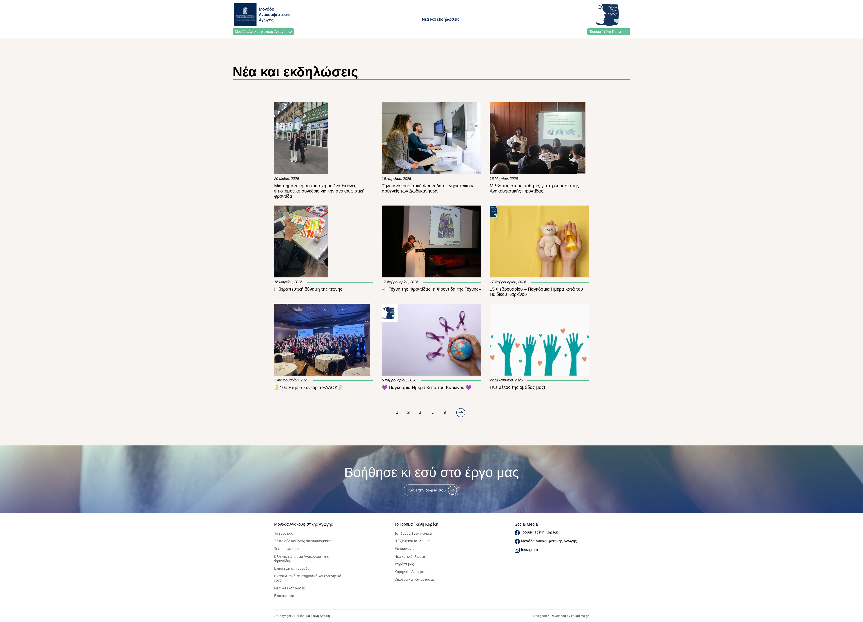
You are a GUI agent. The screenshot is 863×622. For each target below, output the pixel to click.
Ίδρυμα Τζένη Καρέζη (606, 31)
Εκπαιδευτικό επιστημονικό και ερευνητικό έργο (307, 578)
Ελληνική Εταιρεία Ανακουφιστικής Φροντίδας (301, 559)
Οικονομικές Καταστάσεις (414, 579)
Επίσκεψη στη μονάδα (291, 568)
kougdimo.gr (580, 616)
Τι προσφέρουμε (287, 549)
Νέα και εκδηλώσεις (440, 19)
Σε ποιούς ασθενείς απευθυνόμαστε (302, 541)
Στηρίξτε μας (404, 564)
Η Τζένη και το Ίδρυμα (411, 541)
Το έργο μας (283, 533)
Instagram (529, 550)
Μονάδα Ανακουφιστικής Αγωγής (261, 31)
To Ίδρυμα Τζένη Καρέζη (413, 533)
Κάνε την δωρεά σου (427, 490)
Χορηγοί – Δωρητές (409, 572)
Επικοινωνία (284, 596)
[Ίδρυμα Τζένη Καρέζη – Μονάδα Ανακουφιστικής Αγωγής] (246, 14)
